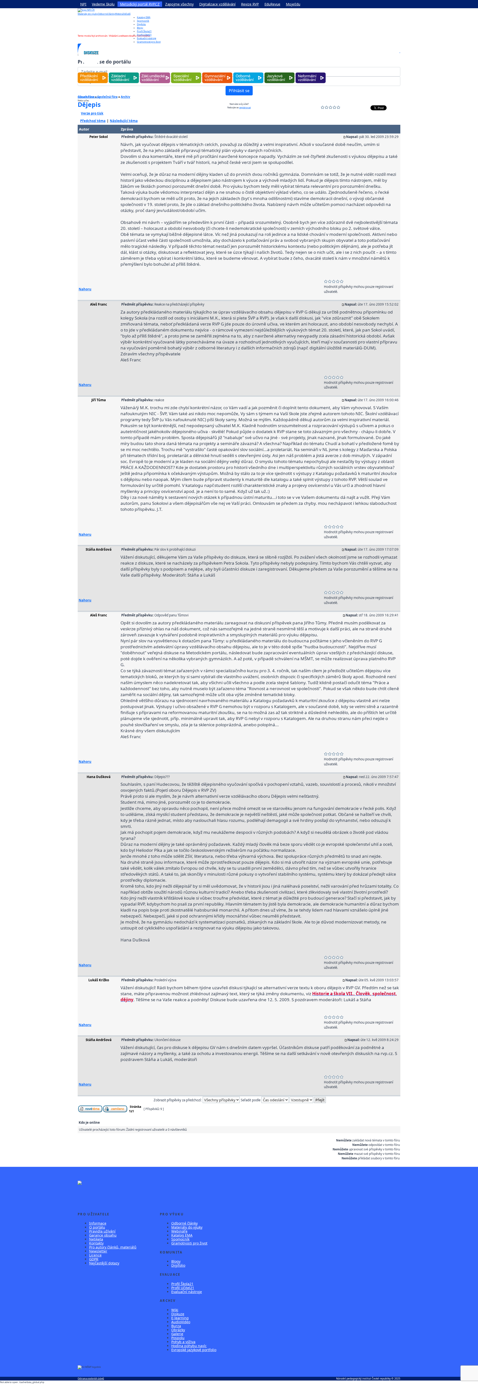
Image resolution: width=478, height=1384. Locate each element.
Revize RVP (250, 4)
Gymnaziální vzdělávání (217, 72)
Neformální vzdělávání (310, 72)
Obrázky (178, 1329)
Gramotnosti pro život (189, 1243)
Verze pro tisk (92, 113)
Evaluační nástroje (186, 1291)
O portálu (97, 1227)
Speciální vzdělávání (186, 72)
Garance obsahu (103, 1235)
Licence (95, 1255)
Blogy (140, 27)
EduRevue (272, 4)
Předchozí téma (93, 121)
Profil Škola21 (144, 31)
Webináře (120, 13)
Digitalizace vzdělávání (217, 4)
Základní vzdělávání (123, 72)
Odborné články (106, 13)
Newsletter (98, 1251)
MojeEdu (293, 4)
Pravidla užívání (102, 1231)
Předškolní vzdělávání (92, 72)
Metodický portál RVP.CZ (140, 4)
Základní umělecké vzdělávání (155, 72)
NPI (83, 4)
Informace (97, 1223)
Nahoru (85, 289)
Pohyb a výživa (183, 1341)
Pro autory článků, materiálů (112, 1247)
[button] (399, 52)
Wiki (174, 1310)
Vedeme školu (103, 4)
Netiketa (96, 1239)
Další (127, 13)
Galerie (177, 1333)
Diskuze (177, 1314)
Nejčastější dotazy (104, 1263)
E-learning (180, 1318)
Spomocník (143, 20)
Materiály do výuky (88, 13)
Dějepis (89, 104)
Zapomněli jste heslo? (89, 97)
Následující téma (124, 121)
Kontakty (96, 1243)
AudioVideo (180, 1321)
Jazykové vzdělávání (279, 72)
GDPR (93, 1259)
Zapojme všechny (179, 4)
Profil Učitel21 (144, 34)
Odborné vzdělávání (248, 72)
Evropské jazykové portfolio (193, 1349)
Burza (176, 1325)
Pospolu (177, 1337)
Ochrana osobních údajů (91, 1378)
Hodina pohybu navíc (189, 1345)
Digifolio (141, 24)
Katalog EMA (143, 17)
